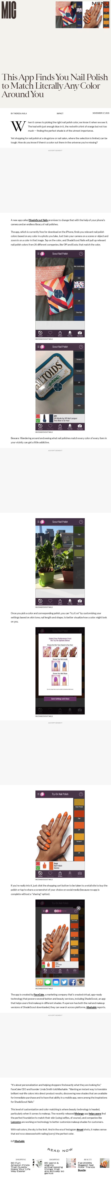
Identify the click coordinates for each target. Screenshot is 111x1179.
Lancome (16, 1122)
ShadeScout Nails (38, 220)
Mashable (91, 1007)
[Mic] (9, 10)
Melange (79, 1113)
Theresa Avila (20, 114)
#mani (80, 1129)
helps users (95, 1113)
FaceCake (39, 994)
